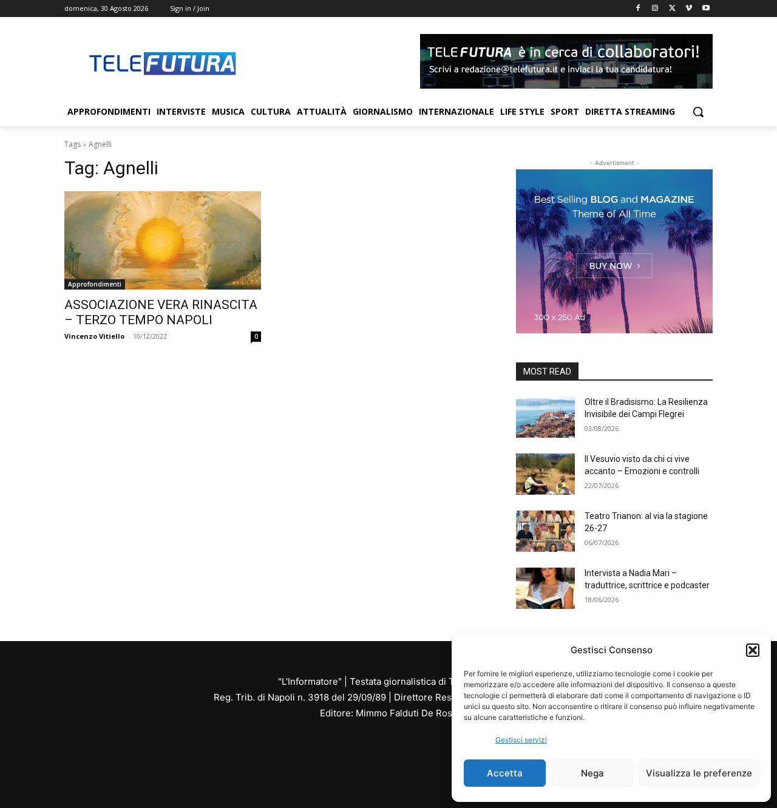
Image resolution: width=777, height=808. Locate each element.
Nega (592, 773)
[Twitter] (672, 9)
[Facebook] (638, 9)
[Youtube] (706, 9)
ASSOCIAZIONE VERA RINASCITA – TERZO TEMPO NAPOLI (160, 312)
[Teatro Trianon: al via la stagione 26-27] (545, 531)
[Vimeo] (689, 9)
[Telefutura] (161, 63)
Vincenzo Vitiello (94, 336)
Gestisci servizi (521, 739)
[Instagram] (655, 9)
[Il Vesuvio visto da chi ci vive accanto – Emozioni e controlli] (545, 474)
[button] (753, 650)
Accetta (505, 773)
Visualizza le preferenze (699, 773)
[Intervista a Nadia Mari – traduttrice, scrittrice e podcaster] (545, 588)
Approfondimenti (94, 284)
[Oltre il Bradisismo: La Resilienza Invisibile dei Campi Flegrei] (545, 417)
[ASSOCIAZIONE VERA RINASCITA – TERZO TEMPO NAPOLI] (162, 240)
